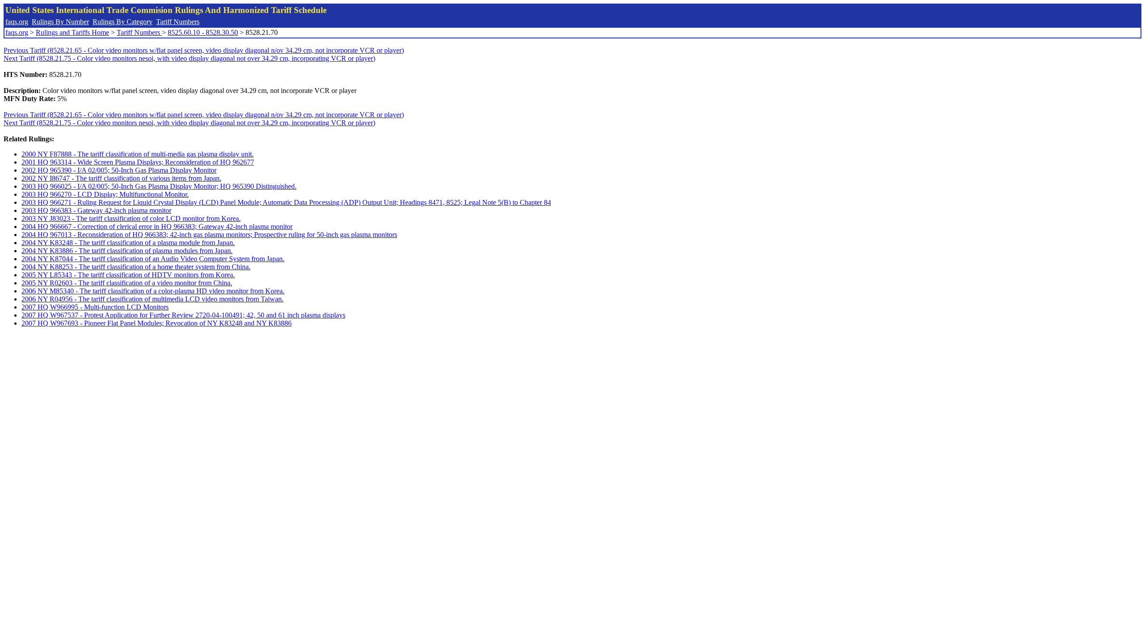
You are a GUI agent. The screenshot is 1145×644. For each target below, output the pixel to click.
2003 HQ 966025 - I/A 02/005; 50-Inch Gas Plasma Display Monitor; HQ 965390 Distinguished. (159, 186)
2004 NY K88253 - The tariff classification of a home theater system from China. (135, 267)
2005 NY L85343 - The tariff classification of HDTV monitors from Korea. (128, 275)
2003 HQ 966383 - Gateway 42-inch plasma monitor (96, 210)
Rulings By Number (60, 21)
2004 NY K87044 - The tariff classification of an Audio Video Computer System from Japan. (152, 259)
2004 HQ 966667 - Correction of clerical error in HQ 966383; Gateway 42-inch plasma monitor (157, 226)
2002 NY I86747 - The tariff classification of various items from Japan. (121, 178)
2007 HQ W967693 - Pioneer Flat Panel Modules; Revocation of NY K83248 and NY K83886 (156, 323)
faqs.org (16, 21)
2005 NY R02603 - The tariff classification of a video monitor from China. (126, 283)
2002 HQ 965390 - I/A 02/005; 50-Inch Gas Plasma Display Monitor (118, 170)
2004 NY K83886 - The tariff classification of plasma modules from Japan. (127, 250)
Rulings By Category (123, 21)
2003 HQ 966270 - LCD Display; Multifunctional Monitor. (105, 194)
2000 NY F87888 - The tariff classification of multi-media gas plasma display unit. (137, 154)
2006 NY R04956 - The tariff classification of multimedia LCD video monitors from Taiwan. (152, 299)
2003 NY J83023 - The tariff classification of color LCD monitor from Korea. (131, 218)
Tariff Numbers (177, 21)
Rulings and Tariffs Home (72, 32)
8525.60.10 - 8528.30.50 (203, 32)
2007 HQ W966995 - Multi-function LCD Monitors (95, 307)
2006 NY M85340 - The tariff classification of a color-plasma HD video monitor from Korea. (152, 291)
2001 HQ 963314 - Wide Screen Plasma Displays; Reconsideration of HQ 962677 (137, 162)
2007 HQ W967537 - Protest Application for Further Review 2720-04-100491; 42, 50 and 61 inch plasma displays (183, 315)
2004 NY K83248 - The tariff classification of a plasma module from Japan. (128, 242)
